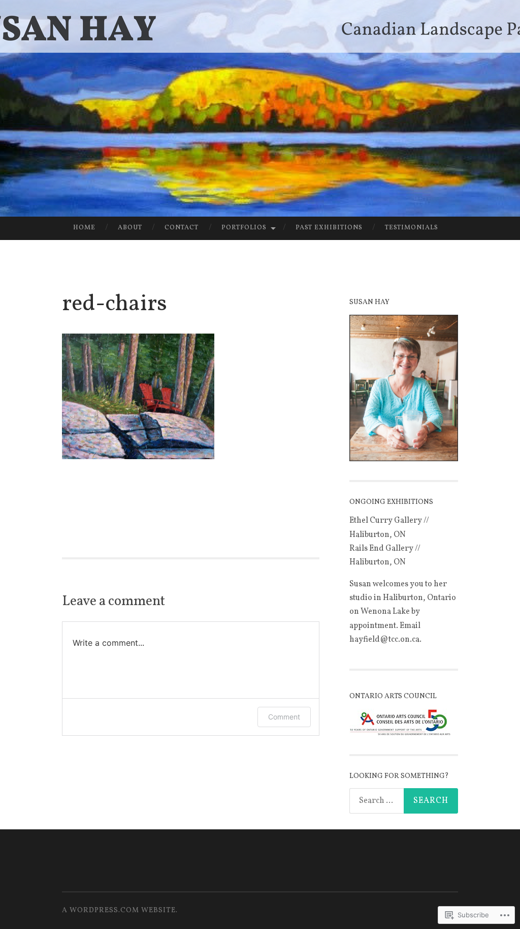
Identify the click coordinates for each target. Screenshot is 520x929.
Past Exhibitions (329, 227)
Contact (182, 227)
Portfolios (244, 227)
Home (84, 227)
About (130, 227)
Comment (284, 716)
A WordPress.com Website (119, 910)
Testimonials (411, 227)
